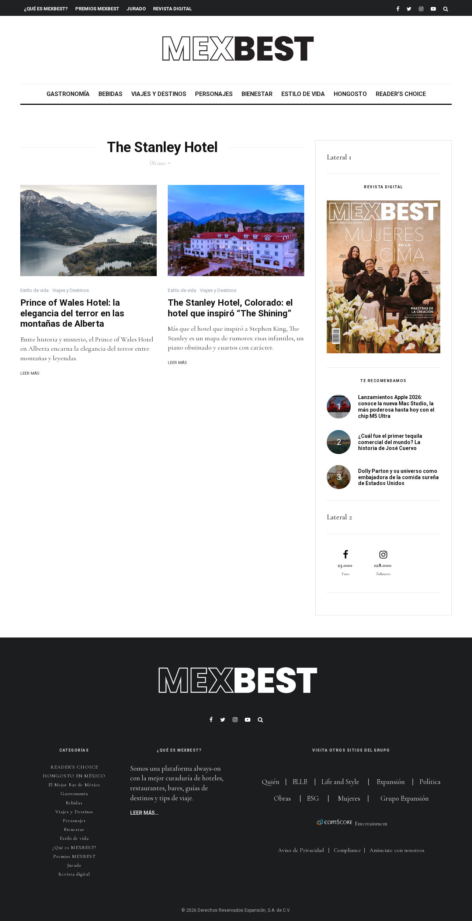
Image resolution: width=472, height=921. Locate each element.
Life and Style (340, 781)
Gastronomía (68, 93)
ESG (313, 798)
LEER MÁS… (144, 813)
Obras (282, 798)
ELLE (300, 781)
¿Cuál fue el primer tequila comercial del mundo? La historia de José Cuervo (390, 442)
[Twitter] (409, 8)
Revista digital (74, 874)
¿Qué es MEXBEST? (46, 8)
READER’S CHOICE (401, 93)
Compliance (347, 850)
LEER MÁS (29, 373)
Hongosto (350, 93)
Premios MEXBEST (97, 8)
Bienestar (257, 93)
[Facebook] (398, 8)
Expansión (390, 781)
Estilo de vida (303, 93)
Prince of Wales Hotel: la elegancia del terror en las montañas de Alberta (72, 313)
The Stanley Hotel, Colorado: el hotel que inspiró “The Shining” (230, 308)
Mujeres (349, 798)
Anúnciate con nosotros (396, 850)
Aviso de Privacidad (301, 850)
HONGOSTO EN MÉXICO (74, 776)
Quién (271, 781)
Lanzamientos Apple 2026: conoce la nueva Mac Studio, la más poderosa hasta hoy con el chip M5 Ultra (396, 406)
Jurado (136, 8)
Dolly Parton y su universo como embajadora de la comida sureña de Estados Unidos (398, 477)
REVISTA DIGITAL (172, 8)
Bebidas (110, 93)
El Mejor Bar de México (74, 785)
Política (430, 781)
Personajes (214, 93)
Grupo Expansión (405, 798)
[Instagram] (421, 8)
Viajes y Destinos (158, 93)
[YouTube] (433, 8)
